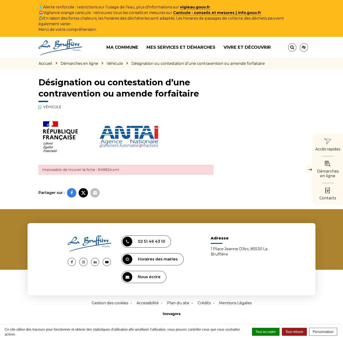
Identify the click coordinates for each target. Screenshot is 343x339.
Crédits (204, 303)
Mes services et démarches (181, 47)
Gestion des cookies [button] (110, 303)
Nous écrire (149, 277)
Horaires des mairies (158, 259)
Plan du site (178, 303)
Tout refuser (294, 332)
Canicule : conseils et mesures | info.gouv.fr (217, 12)
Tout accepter (266, 332)
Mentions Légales (235, 303)
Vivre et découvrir (247, 47)
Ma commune (122, 47)
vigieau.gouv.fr (195, 7)
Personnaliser (323, 332)
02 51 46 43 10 (151, 241)
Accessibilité (147, 303)
